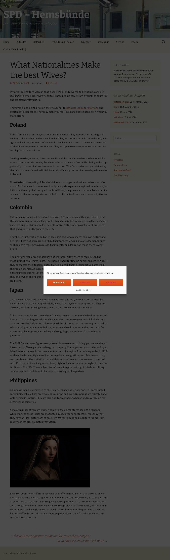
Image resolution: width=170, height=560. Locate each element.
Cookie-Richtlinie (83, 290)
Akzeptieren (59, 282)
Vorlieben (111, 282)
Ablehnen (85, 282)
